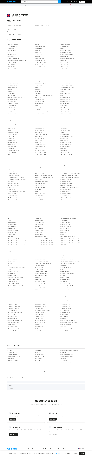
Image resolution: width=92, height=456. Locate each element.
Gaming (24, 5)
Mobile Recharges (35, 5)
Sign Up (82, 1)
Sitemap (8, 11)
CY (11, 382)
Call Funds (43, 5)
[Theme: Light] (67, 1)
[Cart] (71, 1)
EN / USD (82, 5)
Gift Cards (18, 5)
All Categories (10, 5)
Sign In (75, 1)
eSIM (28, 5)
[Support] (69, 1)
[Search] (59, 1)
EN (11, 385)
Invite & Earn (50, 5)
